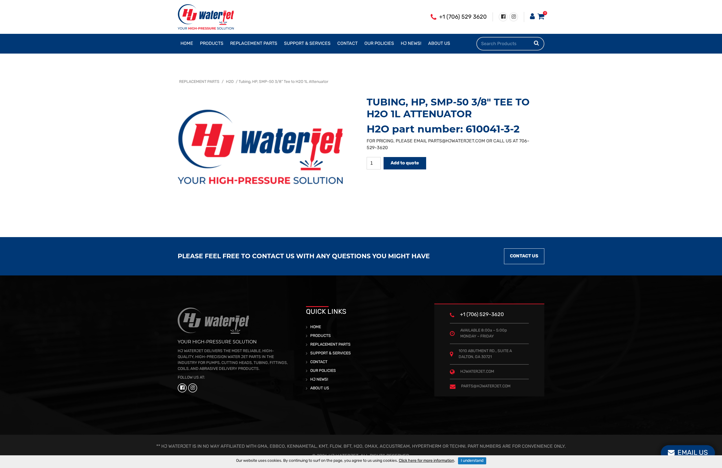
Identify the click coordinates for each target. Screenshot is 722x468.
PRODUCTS (211, 43)
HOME (186, 43)
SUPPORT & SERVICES (307, 43)
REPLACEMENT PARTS (253, 43)
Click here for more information (426, 461)
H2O (230, 82)
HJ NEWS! (411, 43)
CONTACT (347, 43)
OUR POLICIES (379, 43)
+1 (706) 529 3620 (463, 17)
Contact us (524, 256)
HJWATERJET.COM (477, 372)
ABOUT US (439, 43)
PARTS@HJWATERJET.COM (456, 141)
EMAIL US (692, 453)
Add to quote (405, 163)
